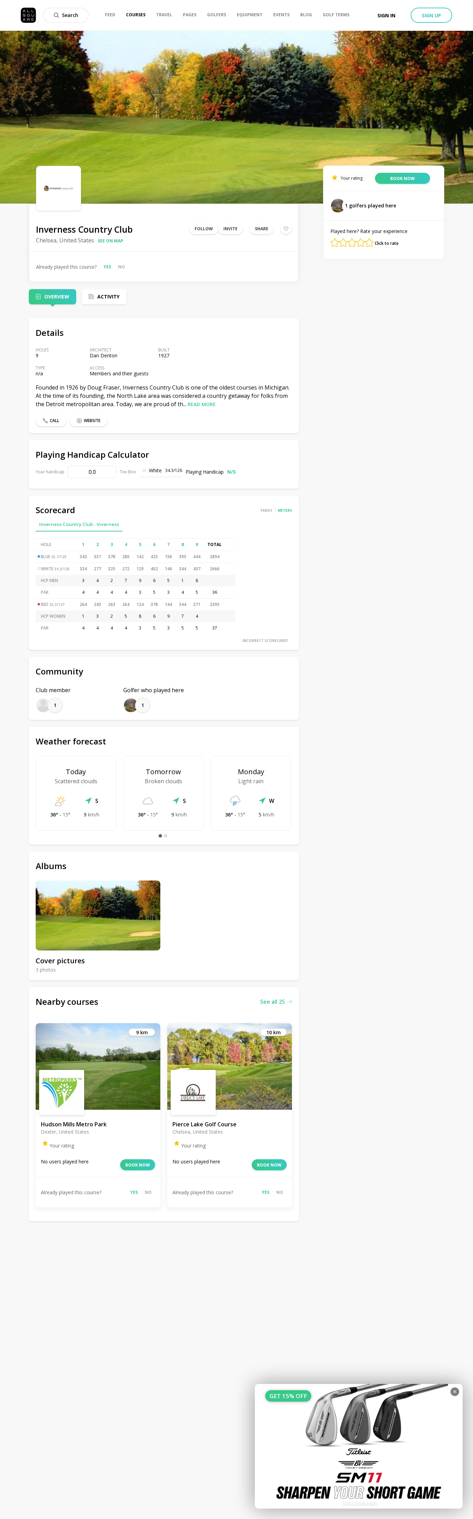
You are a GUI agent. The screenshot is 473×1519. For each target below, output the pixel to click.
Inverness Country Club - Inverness (79, 524)
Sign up (431, 15)
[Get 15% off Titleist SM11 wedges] (359, 1446)
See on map (110, 241)
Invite (230, 229)
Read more (202, 404)
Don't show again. (360, 1503)
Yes (107, 267)
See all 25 (272, 1002)
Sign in (386, 15)
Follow (204, 229)
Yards (266, 510)
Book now (137, 1165)
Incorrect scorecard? (265, 640)
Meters (285, 510)
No (121, 267)
